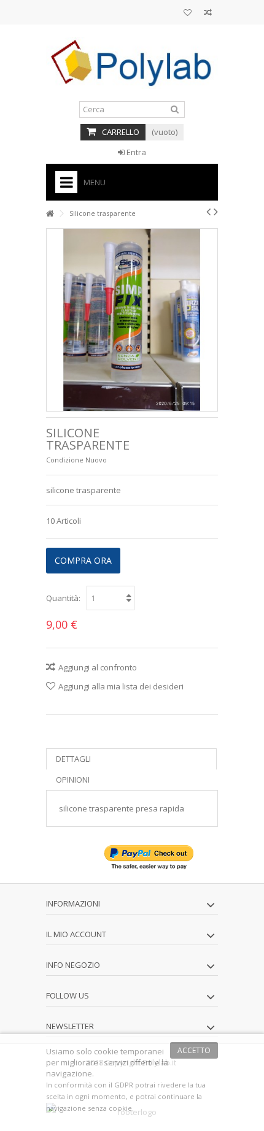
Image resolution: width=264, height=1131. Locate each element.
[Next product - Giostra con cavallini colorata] (216, 211)
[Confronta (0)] (208, 13)
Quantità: (63, 598)
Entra (135, 152)
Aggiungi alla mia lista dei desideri (121, 686)
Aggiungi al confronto (97, 667)
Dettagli (73, 758)
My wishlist (187, 13)
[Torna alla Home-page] (49, 213)
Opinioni (73, 779)
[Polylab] (132, 63)
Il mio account (76, 934)
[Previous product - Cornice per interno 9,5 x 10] (208, 211)
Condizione (64, 459)
